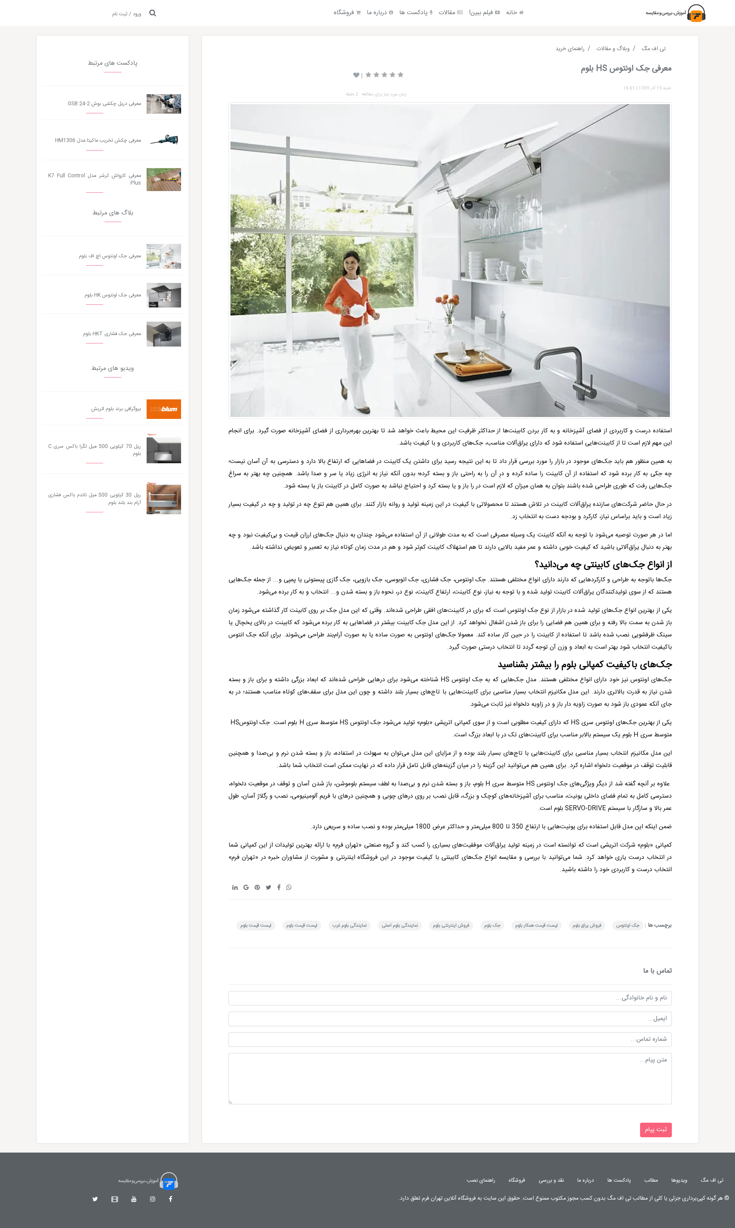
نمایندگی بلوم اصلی (400, 925)
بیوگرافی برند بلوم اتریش (116, 409)
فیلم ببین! (482, 13)
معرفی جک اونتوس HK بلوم (113, 295)
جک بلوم (492, 925)
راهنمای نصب (481, 1180)
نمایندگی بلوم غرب (349, 925)
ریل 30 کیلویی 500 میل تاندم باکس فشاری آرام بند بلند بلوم (94, 499)
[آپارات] (114, 1200)
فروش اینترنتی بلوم (451, 925)
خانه (512, 13)
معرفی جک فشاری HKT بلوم (112, 334)
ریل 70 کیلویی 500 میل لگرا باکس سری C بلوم (94, 450)
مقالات (448, 13)
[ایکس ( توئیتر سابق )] (95, 1200)
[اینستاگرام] (152, 1200)
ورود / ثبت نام (126, 14)
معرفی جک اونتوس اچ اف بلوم (110, 256)
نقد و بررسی (551, 1180)
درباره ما (378, 13)
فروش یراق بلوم (587, 925)
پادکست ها (414, 13)
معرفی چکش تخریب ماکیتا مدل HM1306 (98, 141)
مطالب (651, 1180)
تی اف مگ (712, 1180)
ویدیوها (679, 1180)
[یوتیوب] (134, 1200)
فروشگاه (345, 13)
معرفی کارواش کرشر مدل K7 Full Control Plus (94, 179)
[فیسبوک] (170, 1200)
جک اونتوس (627, 925)
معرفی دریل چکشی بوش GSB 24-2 (104, 104)
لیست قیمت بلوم (301, 925)
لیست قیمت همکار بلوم (536, 925)
